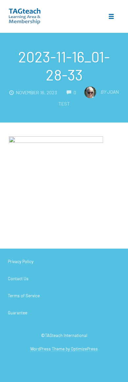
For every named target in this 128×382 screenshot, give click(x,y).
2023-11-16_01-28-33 (64, 65)
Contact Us (18, 278)
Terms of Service (24, 295)
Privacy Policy (20, 261)
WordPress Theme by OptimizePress (64, 348)
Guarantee (17, 312)
